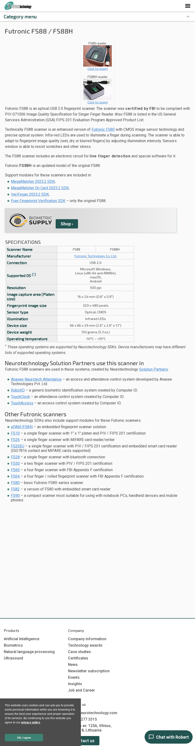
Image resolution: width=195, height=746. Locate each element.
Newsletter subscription (89, 671)
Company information (87, 639)
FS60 (15, 470)
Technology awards (85, 645)
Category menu (20, 16)
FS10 (15, 433)
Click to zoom (98, 69)
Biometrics (13, 645)
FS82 (15, 489)
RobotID (18, 390)
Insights (75, 684)
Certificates (78, 658)
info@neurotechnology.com (92, 713)
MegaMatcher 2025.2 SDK (33, 181)
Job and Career (81, 690)
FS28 (15, 457)
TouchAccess (22, 403)
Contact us (83, 740)
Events (74, 677)
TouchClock (20, 396)
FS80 (15, 482)
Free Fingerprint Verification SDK (38, 201)
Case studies (79, 651)
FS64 (15, 476)
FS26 (15, 439)
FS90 (15, 495)
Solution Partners (153, 369)
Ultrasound (13, 658)
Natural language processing (29, 651)
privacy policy (30, 722)
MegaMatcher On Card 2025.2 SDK (40, 188)
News (73, 664)
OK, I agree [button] (24, 737)
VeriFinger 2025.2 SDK (30, 194)
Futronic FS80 (103, 129)
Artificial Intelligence (21, 639)
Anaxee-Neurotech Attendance (36, 379)
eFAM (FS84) (22, 427)
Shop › (67, 223)
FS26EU (17, 446)
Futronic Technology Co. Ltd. (95, 256)
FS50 (15, 463)
